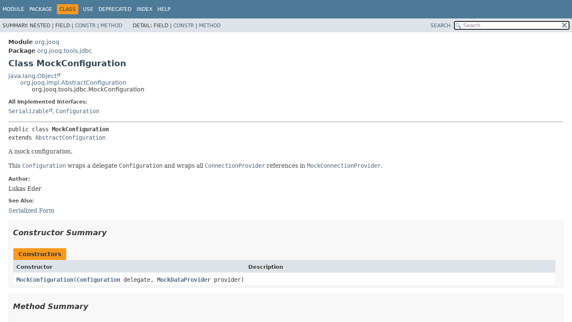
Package (40, 9)
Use (88, 9)
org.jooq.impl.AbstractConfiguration (73, 82)
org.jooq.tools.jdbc (64, 50)
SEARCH (440, 26)
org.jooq (47, 42)
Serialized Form (31, 210)
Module (13, 9)
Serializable (28, 111)
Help (163, 9)
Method (111, 26)
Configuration (77, 111)
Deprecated (114, 9)
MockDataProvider (184, 279)
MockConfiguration (44, 279)
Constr (85, 26)
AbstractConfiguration (70, 137)
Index (144, 9)
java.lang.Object (32, 76)
